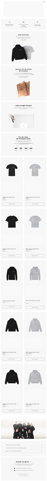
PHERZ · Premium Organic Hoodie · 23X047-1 (10, 353)
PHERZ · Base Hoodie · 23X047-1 (9, 300)
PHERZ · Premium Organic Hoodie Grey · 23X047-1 (32, 353)
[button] (44, 2)
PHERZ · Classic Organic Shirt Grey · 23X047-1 (33, 198)
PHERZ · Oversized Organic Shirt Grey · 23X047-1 (32, 249)
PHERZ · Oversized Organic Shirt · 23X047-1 (9, 249)
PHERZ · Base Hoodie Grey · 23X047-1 (33, 301)
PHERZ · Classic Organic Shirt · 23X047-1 (9, 198)
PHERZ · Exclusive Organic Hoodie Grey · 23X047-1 (32, 404)
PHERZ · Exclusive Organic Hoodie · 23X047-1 (10, 404)
